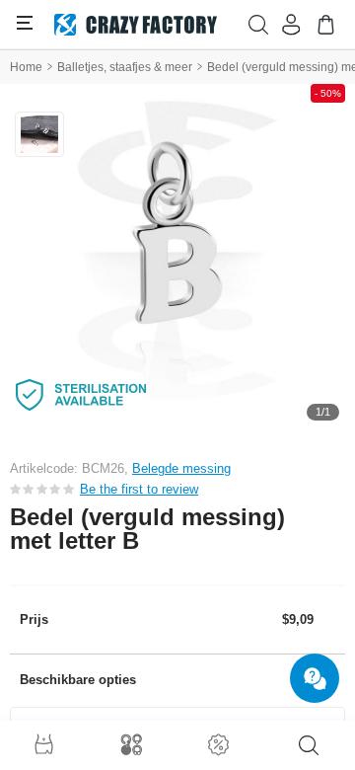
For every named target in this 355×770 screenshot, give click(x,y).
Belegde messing (181, 468)
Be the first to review (139, 489)
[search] (308, 745)
